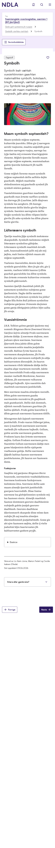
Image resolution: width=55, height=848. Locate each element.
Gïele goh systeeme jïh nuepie (18, 26)
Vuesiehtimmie (15, 319)
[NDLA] (10, 5)
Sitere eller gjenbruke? (18, 582)
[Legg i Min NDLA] (48, 57)
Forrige (11, 609)
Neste (44, 609)
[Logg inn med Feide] (33, 5)
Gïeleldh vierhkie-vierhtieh (16, 31)
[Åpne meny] (50, 5)
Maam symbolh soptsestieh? (26, 134)
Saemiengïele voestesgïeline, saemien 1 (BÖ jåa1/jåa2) (26, 21)
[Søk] (42, 5)
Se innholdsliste (16, 42)
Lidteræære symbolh (20, 230)
